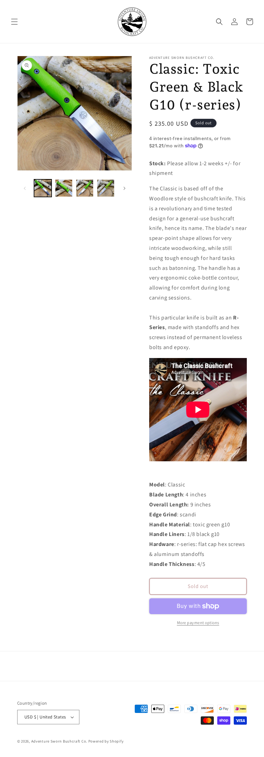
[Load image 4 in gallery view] (105, 188)
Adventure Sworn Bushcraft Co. (59, 741)
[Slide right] (124, 188)
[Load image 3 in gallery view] (85, 188)
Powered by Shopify (106, 741)
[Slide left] (24, 188)
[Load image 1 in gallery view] (43, 188)
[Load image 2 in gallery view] (64, 188)
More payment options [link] (198, 622)
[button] (14, 21)
